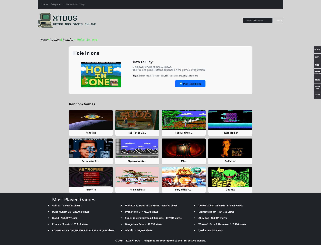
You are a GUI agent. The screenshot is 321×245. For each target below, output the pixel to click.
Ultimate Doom (207, 211)
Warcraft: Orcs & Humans (213, 224)
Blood (55, 218)
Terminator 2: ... (90, 161)
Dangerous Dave (134, 224)
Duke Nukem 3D (61, 211)
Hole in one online (173, 75)
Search (278, 20)
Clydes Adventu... (137, 161)
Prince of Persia (61, 224)
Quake (202, 230)
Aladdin (129, 230)
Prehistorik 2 (132, 211)
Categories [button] (56, 4)
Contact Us (71, 4)
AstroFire (91, 189)
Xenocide (91, 132)
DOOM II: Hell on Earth (211, 205)
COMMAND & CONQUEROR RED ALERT (74, 230)
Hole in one (143, 75)
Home (45, 4)
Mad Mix (230, 189)
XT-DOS (136, 240)
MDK (183, 161)
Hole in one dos (157, 75)
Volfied (56, 205)
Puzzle (68, 39)
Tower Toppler (230, 132)
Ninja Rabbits (137, 189)
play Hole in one (190, 75)
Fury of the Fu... (183, 189)
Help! (82, 4)
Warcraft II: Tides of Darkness (142, 205)
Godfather (230, 161)
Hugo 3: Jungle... (184, 132)
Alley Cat (203, 218)
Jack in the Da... (137, 132)
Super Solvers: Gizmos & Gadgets (144, 218)
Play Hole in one (191, 84)
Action (55, 39)
